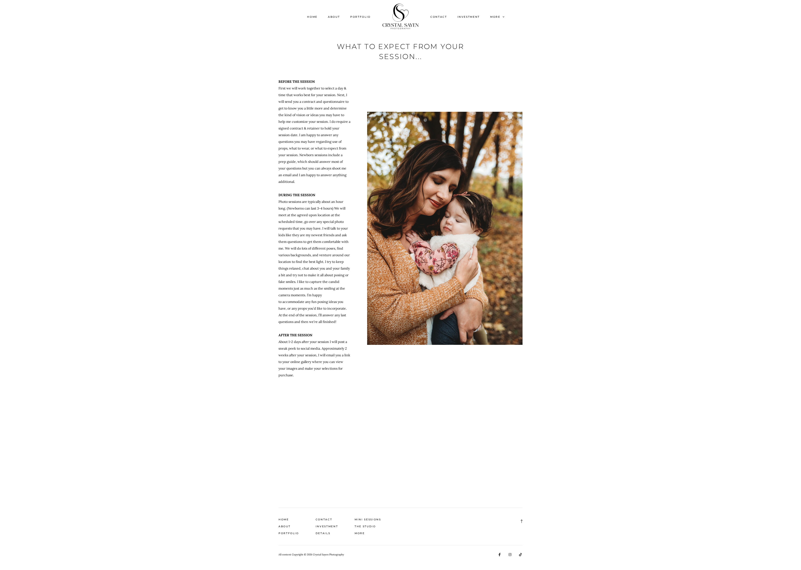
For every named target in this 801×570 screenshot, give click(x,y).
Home (312, 16)
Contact (438, 16)
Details (323, 533)
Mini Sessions (368, 519)
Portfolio (360, 16)
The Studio (365, 526)
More (495, 16)
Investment (468, 16)
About (334, 16)
